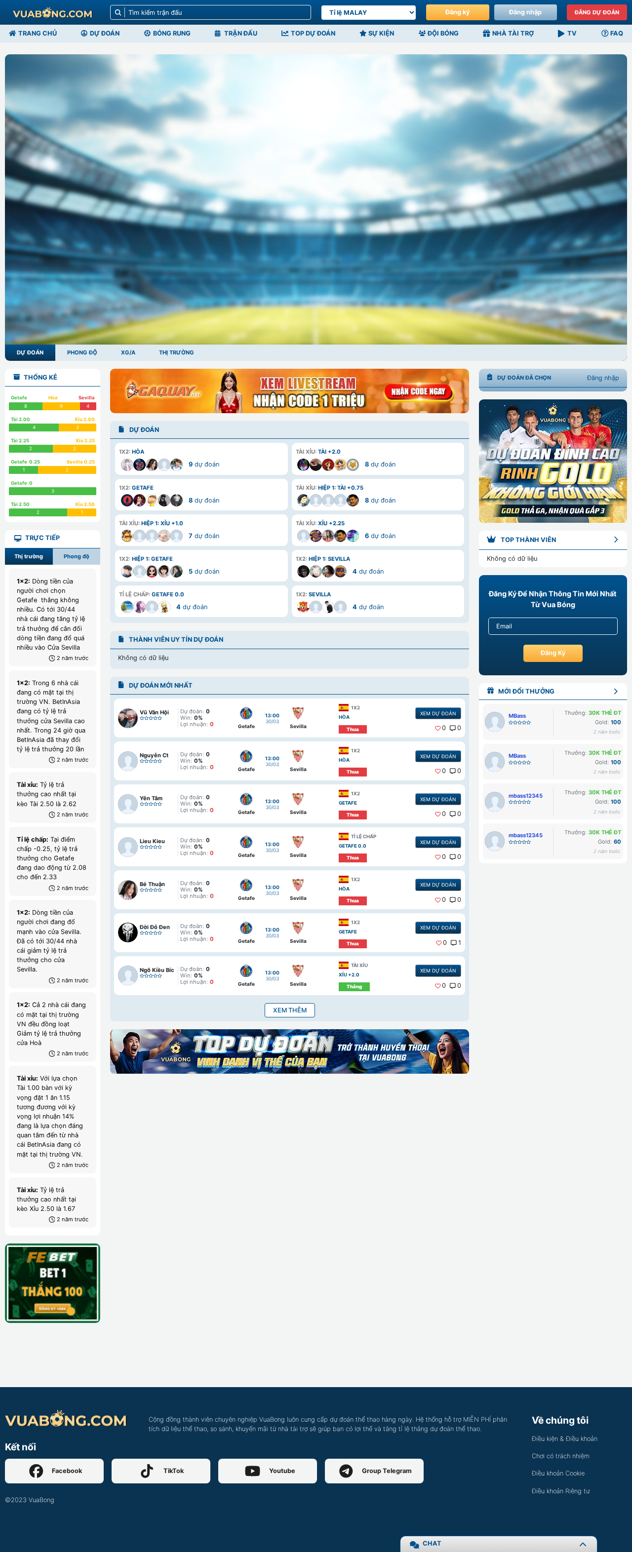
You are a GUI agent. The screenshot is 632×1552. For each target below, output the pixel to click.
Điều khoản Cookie (558, 1473)
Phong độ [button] (76, 556)
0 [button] (444, 728)
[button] (201, 458)
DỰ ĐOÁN (30, 352)
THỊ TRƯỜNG (176, 352)
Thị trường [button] (28, 556)
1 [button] (459, 942)
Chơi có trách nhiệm (561, 1456)
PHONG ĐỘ (82, 352)
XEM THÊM (290, 1010)
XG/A (128, 352)
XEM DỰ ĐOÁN (438, 713)
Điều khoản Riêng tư (561, 1491)
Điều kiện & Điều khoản (564, 1438)
